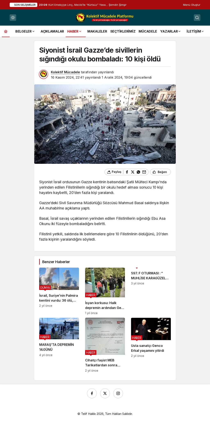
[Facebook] (92, 393)
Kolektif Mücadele (65, 72)
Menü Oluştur (191, 4)
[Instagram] (118, 393)
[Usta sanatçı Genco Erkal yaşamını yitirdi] (151, 345)
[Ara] (197, 17)
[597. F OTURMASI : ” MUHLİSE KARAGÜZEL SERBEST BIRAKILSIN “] (151, 291)
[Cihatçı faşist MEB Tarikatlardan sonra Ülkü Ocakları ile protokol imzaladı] (105, 345)
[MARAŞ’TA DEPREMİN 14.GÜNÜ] (59, 345)
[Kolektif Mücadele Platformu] (105, 17)
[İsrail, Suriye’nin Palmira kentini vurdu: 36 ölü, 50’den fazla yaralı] (59, 291)
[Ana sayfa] (6, 31)
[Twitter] (105, 393)
